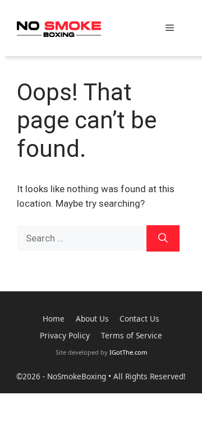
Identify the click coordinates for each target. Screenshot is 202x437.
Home (54, 318)
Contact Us (139, 318)
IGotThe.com (128, 352)
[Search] (163, 238)
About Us (92, 318)
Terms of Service (131, 335)
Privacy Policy (65, 335)
